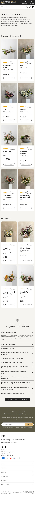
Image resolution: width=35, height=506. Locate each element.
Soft (21, 65)
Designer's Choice (7, 66)
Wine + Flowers (25, 248)
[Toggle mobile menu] (2, 7)
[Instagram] (5, 447)
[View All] (20, 36)
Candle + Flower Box (7, 249)
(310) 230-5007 (5, 450)
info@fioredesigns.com (7, 452)
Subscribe (29, 424)
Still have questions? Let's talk (17, 399)
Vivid (5, 109)
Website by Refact (17, 492)
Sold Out (9, 208)
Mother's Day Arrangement (25, 196)
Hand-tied (7, 152)
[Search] (27, 7)
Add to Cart (9, 78)
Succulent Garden (23, 152)
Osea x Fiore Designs (24, 293)
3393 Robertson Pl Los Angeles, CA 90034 (7, 454)
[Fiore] (5, 436)
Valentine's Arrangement (8, 196)
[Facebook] (2, 447)
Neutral (22, 109)
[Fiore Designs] (9, 7)
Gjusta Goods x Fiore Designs (9, 293)
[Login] (30, 7)
